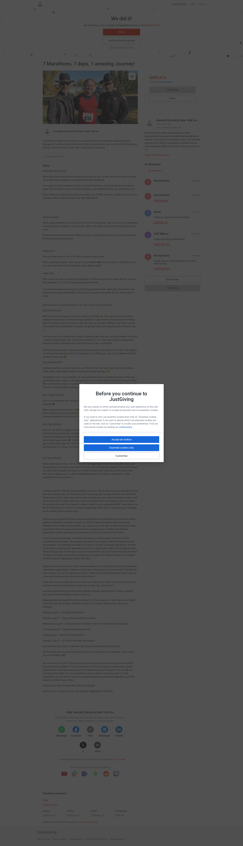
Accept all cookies (122, 439)
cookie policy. (126, 427)
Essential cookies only (121, 447)
